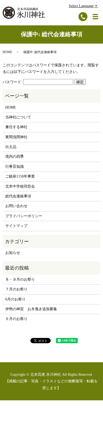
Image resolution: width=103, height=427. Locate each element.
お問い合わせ (16, 206)
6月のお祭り (15, 299)
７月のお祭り (16, 289)
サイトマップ (16, 226)
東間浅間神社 (16, 137)
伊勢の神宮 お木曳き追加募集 (31, 309)
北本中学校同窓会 (20, 186)
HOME (7, 52)
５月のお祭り (16, 319)
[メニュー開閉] (95, 16)
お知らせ (12, 253)
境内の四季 (14, 157)
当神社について (18, 117)
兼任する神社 (16, 127)
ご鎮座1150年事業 (20, 176)
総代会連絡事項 (18, 196)
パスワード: (13, 82)
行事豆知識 (14, 167)
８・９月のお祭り (20, 279)
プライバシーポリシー (23, 216)
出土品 (10, 147)
